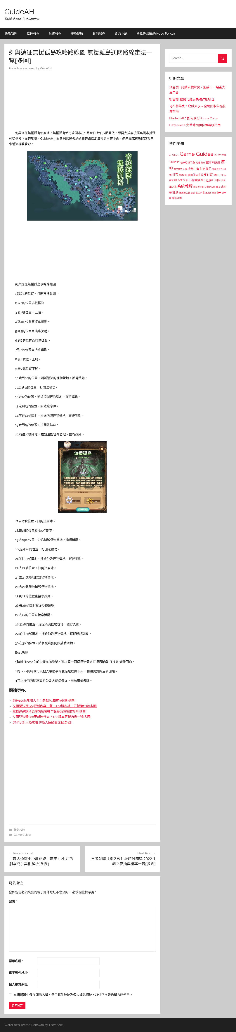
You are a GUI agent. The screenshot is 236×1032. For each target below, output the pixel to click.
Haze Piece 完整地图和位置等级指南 (195, 125)
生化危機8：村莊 (211, 180)
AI (170, 155)
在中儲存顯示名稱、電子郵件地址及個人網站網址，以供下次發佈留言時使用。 (73, 995)
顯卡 (219, 192)
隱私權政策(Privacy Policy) (155, 33)
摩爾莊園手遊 (195, 174)
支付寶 (208, 174)
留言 (13, 901)
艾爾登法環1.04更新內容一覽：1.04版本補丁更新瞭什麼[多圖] (55, 706)
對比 (202, 168)
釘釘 (193, 193)
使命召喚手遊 (188, 162)
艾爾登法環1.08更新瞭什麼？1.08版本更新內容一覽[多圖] (52, 717)
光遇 (198, 162)
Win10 (222, 155)
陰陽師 (199, 193)
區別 (208, 162)
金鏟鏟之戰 (184, 192)
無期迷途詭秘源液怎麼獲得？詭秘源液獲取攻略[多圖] (49, 711)
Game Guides (22, 834)
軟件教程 (33, 33)
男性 (223, 180)
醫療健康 (77, 33)
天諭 (185, 169)
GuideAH (19, 11)
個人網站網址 (18, 984)
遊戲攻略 (11, 33)
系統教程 (55, 33)
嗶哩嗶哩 (178, 169)
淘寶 (180, 180)
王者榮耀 (194, 180)
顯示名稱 (16, 961)
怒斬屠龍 (216, 169)
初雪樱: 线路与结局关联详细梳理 (191, 99)
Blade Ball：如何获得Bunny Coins (193, 118)
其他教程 (99, 33)
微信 (209, 169)
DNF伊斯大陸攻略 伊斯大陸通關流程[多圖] (42, 722)
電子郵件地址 (19, 973)
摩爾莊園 (183, 175)
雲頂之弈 (206, 192)
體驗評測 (177, 197)
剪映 (203, 162)
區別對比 (215, 162)
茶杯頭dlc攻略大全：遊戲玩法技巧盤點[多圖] (44, 700)
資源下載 (120, 33)
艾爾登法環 (209, 187)
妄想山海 (193, 169)
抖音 (175, 174)
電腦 (214, 193)
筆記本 (172, 186)
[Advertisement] (82, 101)
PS (215, 154)
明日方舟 (218, 174)
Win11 (174, 162)
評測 (175, 192)
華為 (218, 187)
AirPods (175, 155)
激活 (185, 180)
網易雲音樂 (198, 187)
